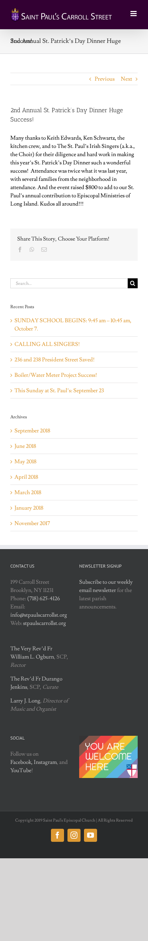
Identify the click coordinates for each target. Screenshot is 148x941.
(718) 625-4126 (43, 598)
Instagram (45, 762)
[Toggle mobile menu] (134, 13)
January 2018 (28, 507)
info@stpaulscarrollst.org (38, 615)
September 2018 (32, 430)
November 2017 (32, 523)
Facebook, (21, 762)
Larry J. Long (25, 700)
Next (126, 78)
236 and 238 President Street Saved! (54, 359)
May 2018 (25, 461)
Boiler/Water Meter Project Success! (55, 375)
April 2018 (26, 477)
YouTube (20, 770)
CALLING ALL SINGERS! (47, 344)
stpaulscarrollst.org (44, 623)
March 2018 (27, 492)
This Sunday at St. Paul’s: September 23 (59, 390)
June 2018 (25, 446)
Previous (105, 78)
